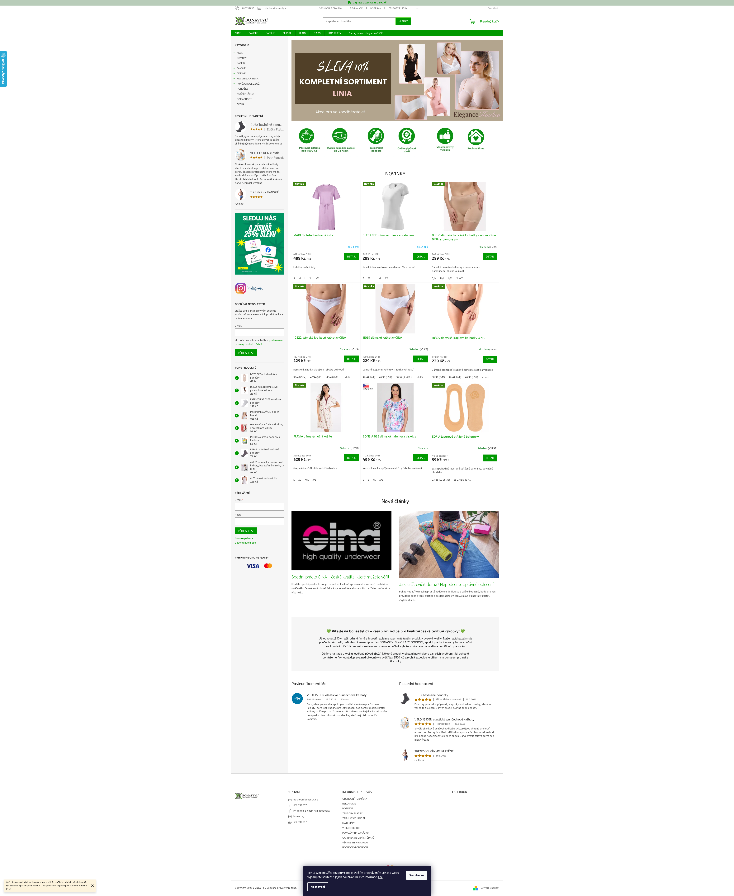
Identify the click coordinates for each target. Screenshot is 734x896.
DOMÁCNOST (244, 99)
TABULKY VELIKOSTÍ (353, 818)
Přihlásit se (246, 352)
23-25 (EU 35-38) (441, 480)
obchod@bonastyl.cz (305, 800)
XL (311, 278)
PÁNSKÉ (241, 68)
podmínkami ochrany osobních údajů (259, 342)
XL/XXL (460, 278)
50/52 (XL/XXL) (404, 377)
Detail (351, 256)
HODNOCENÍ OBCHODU (355, 847)
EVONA (240, 104)
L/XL (450, 278)
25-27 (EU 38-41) (462, 480)
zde (380, 877)
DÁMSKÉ (241, 63)
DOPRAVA (375, 8)
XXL (318, 278)
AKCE (240, 53)
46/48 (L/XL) (332, 377)
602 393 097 (300, 805)
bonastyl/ (298, 816)
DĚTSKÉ (241, 73)
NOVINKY (242, 58)
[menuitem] (238, 33)
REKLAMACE (356, 8)
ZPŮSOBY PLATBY (397, 8)
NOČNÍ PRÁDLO (245, 94)
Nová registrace (244, 538)
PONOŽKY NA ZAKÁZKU (355, 833)
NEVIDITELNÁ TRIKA (247, 79)
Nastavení (318, 887)
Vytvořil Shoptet (490, 888)
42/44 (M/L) (316, 377)
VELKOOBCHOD (351, 828)
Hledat (403, 21)
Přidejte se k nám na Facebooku (311, 811)
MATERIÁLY (348, 823)
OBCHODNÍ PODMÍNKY (330, 8)
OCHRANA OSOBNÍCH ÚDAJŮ (358, 838)
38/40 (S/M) (299, 377)
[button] (307, 80)
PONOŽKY (242, 89)
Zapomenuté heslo (246, 543)
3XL (314, 480)
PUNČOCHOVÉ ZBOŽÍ (248, 84)
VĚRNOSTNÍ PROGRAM (355, 843)
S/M (434, 278)
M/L (442, 278)
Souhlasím (416, 875)
